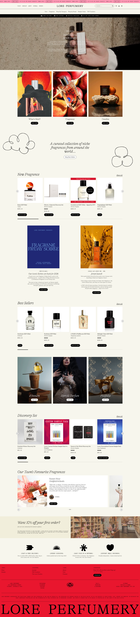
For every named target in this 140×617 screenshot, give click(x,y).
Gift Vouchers (91, 11)
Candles (105, 119)
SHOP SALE (19, 1)
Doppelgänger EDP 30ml (104, 205)
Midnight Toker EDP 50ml (105, 334)
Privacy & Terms (125, 585)
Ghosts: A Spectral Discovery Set (53, 205)
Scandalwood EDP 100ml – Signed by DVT (83, 205)
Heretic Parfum (48, 206)
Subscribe (97, 575)
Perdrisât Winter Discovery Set (27, 446)
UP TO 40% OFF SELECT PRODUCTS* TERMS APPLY (36, 1)
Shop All (120, 175)
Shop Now (34, 399)
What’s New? (34, 119)
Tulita (19, 206)
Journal (35, 6)
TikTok (42, 588)
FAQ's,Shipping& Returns (98, 585)
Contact (24, 6)
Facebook (42, 585)
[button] (17, 191)
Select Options (103, 457)
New (46, 11)
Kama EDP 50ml (22, 205)
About (30, 6)
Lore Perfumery (48, 450)
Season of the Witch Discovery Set (81, 446)
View (99, 214)
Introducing (70, 36)
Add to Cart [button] (22, 214)
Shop (2, 570)
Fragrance (52, 11)
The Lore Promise (37, 574)
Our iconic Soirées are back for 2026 (43, 274)
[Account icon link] (119, 6)
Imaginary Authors (76, 335)
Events (41, 6)
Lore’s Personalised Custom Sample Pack (109, 446)
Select (47, 457)
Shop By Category (61, 11)
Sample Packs (82, 11)
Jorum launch (96, 274)
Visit (19, 6)
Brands (3, 572)
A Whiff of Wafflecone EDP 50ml (80, 334)
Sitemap (125, 583)
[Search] (112, 6)
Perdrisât (20, 335)
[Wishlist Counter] (116, 6)
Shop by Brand (72, 11)
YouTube (42, 586)
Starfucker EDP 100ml (24, 334)
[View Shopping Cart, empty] (121, 6)
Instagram (42, 583)
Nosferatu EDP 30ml (50, 334)
